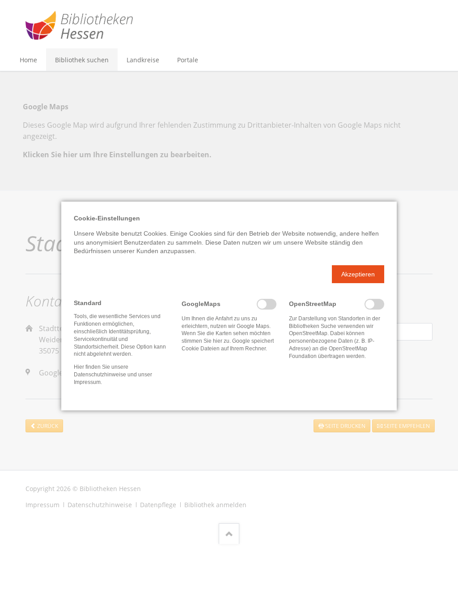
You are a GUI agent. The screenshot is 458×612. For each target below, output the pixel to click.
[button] (358, 274)
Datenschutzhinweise (100, 374)
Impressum (87, 382)
